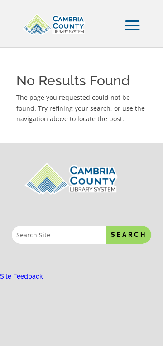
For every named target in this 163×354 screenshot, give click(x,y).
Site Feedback (21, 276)
